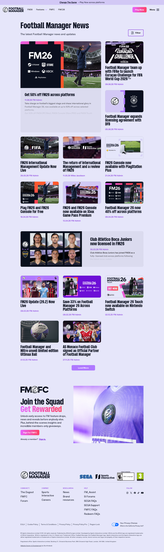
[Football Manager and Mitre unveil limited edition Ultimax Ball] (39, 341)
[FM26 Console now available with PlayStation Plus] (124, 156)
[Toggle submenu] (46, 9)
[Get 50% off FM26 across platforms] (60, 86)
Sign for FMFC (30, 432)
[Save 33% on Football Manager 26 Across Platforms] (82, 296)
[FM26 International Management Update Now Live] (39, 156)
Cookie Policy (32, 524)
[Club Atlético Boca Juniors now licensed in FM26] (82, 249)
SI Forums (89, 496)
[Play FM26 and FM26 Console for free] (39, 202)
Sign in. (42, 439)
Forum (24, 501)
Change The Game (68, 2)
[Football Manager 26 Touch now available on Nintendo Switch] (124, 296)
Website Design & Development (31, 546)
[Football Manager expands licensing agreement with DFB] (124, 111)
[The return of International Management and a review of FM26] (82, 156)
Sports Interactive (48, 494)
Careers (46, 500)
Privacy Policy (64, 524)
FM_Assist (90, 492)
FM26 (30, 9)
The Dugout (27, 492)
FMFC (52, 9)
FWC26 (61, 9)
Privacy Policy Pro (80, 524)
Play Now (139, 10)
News (66, 492)
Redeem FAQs (92, 514)
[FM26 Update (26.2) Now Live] (39, 296)
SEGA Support (92, 505)
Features (40, 9)
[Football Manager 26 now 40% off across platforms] (124, 202)
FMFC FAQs (90, 509)
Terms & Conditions (49, 524)
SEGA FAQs (90, 501)
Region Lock (95, 524)
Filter (138, 33)
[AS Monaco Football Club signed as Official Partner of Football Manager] (82, 341)
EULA (22, 524)
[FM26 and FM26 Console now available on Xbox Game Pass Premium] (82, 202)
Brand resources (68, 498)
